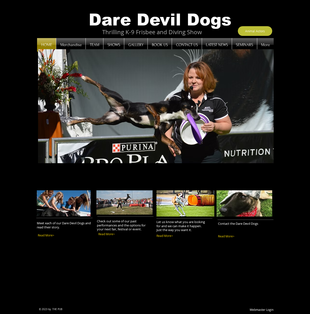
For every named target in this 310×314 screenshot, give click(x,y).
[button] (156, 106)
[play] (263, 159)
